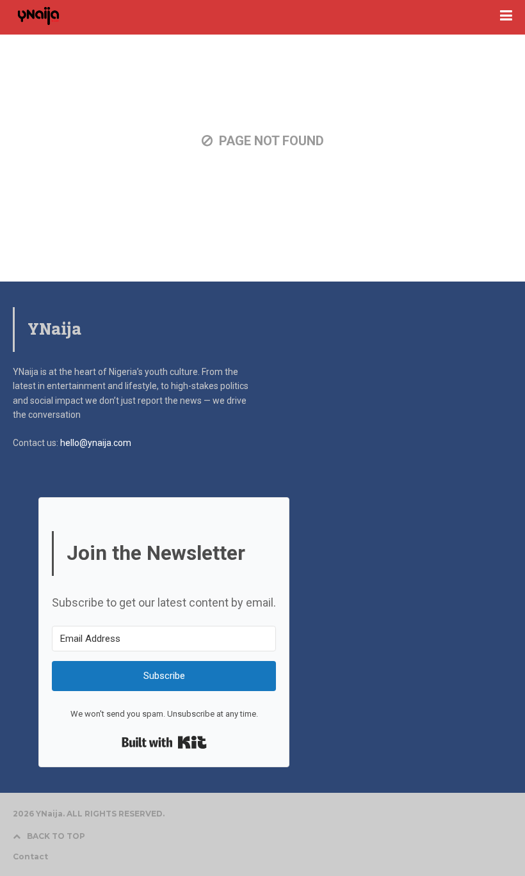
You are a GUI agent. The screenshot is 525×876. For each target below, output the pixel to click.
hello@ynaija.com (95, 443)
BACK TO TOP (56, 836)
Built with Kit (164, 742)
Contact (30, 857)
